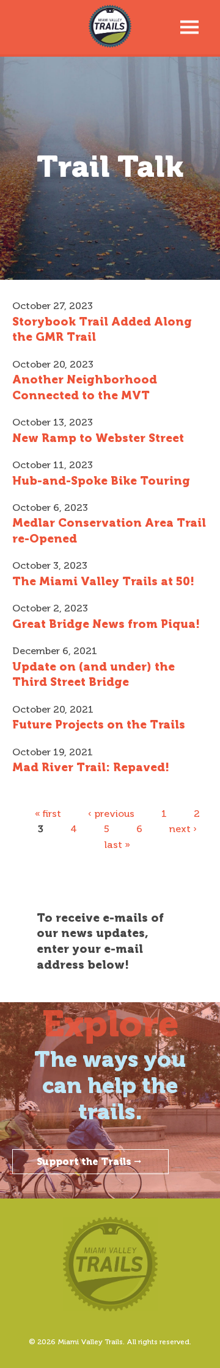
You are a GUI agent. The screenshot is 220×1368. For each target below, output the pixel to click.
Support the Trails (84, 1161)
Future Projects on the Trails (98, 725)
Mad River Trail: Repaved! (90, 767)
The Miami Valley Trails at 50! (103, 581)
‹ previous (111, 813)
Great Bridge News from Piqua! (106, 624)
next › (183, 829)
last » (117, 844)
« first (48, 813)
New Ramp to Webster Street (98, 438)
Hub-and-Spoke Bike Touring (101, 481)
